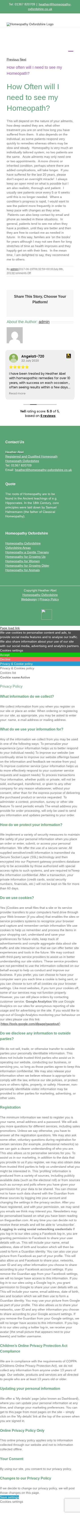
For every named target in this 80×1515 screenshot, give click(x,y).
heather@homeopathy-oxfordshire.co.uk (43, 470)
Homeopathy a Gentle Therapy (27, 552)
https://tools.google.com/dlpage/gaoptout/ (30, 1024)
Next (23, 59)
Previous (13, 59)
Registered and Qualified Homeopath (31, 456)
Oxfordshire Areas (18, 547)
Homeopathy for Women (22, 561)
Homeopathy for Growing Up (25, 556)
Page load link (10, 628)
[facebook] (32, 615)
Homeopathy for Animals (22, 570)
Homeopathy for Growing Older (27, 565)
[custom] (46, 615)
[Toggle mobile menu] (70, 48)
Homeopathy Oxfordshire (23, 543)
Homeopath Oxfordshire (22, 461)
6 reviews (48, 416)
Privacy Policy (49, 599)
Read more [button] (17, 393)
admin (14, 269)
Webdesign (29, 599)
